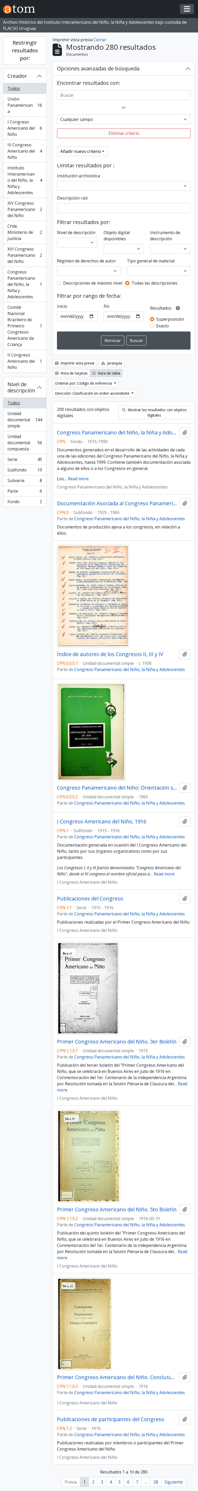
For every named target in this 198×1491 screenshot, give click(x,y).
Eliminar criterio (124, 133)
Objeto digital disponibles (117, 236)
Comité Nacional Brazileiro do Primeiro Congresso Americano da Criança (24, 325)
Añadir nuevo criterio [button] (80, 151)
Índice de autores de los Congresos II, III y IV (110, 654)
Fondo (24, 503)
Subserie (24, 482)
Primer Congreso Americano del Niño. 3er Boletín (117, 1042)
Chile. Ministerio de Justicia (24, 232)
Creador (17, 75)
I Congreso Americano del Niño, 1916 (101, 821)
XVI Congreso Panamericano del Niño (24, 255)
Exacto (162, 326)
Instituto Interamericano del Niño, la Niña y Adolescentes (24, 180)
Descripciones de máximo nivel (92, 283)
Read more (78, 479)
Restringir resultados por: (25, 50)
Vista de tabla (108, 373)
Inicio (62, 306)
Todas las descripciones (154, 283)
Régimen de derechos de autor (86, 261)
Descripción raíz (72, 198)
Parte (24, 492)
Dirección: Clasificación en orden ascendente (92, 393)
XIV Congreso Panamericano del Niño (24, 209)
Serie (24, 461)
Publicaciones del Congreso (90, 899)
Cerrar (100, 40)
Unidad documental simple (24, 420)
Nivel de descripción (21, 387)
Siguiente (173, 1482)
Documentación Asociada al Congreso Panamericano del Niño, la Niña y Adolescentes (117, 503)
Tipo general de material (151, 261)
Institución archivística (78, 176)
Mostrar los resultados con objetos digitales (157, 412)
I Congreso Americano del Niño (24, 128)
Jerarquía (114, 363)
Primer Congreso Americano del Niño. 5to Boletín (117, 1209)
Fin (106, 306)
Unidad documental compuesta (24, 443)
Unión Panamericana (24, 105)
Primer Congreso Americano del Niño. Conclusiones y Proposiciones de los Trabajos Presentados (117, 1377)
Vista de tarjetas (74, 373)
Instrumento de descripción (165, 236)
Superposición (170, 319)
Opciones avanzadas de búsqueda (98, 68)
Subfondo (24, 471)
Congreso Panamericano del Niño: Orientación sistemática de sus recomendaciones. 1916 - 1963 (117, 788)
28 (155, 1482)
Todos (13, 88)
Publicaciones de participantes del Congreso (110, 1419)
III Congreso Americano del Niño (24, 151)
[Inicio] (21, 9)
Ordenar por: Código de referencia (84, 383)
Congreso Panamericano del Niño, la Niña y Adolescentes (24, 284)
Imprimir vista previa (77, 363)
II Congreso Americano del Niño (24, 361)
